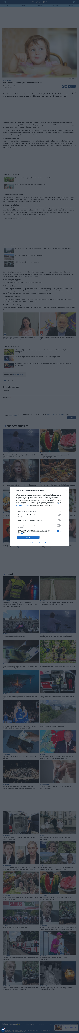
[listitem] (39, 511)
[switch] (59, 515)
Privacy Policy (48, 542)
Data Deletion (30, 542)
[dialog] (39, 516)
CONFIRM (28, 537)
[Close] (66, 490)
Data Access (39, 542)
